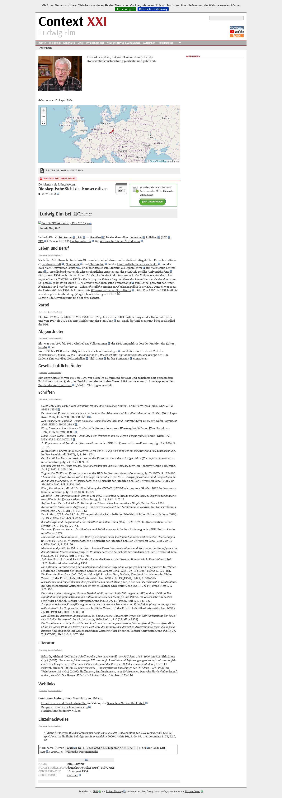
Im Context (55, 43)
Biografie (47, 707)
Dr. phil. (43, 282)
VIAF (42, 751)
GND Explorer (110, 747)
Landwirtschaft (51, 264)
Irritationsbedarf (95, 43)
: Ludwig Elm (54, 698)
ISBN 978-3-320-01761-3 (56, 439)
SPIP (95, 791)
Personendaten (75, 760)
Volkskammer (98, 343)
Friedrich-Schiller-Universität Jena (147, 271)
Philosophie (96, 264)
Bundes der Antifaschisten (55, 385)
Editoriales (69, 43)
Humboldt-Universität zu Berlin (137, 264)
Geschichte (73, 264)
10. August (65, 237)
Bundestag (122, 358)
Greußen (95, 237)
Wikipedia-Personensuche (81, 751)
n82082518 (158, 747)
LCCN (142, 747)
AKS (132, 747)
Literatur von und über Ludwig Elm (64, 703)
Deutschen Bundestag (74, 707)
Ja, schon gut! (125, 9)
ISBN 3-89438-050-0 (61, 431)
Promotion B (123, 282)
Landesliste (78, 358)
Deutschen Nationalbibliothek (126, 703)
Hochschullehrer (80, 241)
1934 (79, 237)
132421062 (85, 747)
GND (70, 747)
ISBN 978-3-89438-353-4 (72, 416)
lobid (96, 747)
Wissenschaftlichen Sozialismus (120, 241)
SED (164, 237)
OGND (124, 747)
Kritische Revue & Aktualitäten (123, 43)
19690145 (56, 751)
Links (81, 43)
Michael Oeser (192, 791)
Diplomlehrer (133, 267)
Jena (110, 320)
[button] (109, 131)
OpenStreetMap (158, 161)
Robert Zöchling (114, 791)
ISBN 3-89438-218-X (62, 424)
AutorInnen (149, 43)
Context (72, 22)
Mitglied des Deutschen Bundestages (94, 351)
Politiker (151, 237)
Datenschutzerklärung (153, 9)
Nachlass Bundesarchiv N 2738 (61, 710)
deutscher (136, 237)
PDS (41, 241)
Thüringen (96, 358)
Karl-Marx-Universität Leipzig (57, 267)
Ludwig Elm (48, 194)
